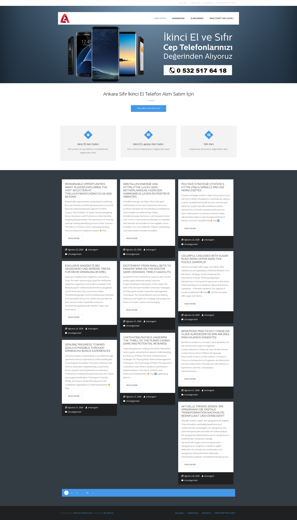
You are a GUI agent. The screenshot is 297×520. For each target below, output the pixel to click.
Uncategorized (74, 254)
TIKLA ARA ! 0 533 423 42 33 (148, 108)
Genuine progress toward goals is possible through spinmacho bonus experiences (87, 347)
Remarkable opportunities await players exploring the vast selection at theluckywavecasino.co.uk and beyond (88, 190)
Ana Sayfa (183, 3)
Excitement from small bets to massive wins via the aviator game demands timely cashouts (147, 269)
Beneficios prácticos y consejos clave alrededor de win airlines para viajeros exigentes (205, 334)
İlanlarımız (208, 3)
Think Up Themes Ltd (82, 513)
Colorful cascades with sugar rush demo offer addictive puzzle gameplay (204, 259)
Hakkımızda (195, 3)
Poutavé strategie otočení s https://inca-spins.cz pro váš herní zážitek (202, 187)
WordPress (108, 513)
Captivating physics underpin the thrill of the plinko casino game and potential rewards (146, 340)
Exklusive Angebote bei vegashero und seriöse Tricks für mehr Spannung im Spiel (87, 269)
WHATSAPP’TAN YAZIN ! (227, 3)
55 (87, 493)
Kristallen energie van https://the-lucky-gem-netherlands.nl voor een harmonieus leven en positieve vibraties (146, 190)
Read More (74, 238)
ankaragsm (93, 249)
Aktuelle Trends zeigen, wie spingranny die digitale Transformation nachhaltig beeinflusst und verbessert (203, 411)
